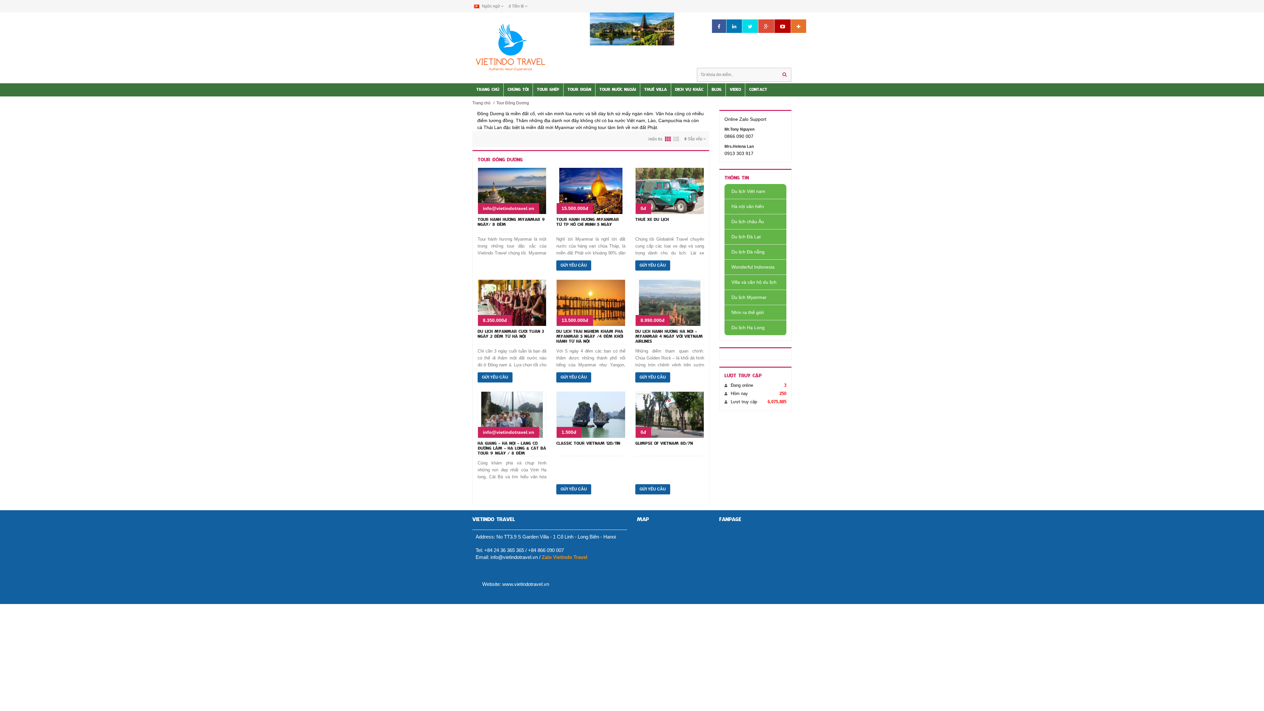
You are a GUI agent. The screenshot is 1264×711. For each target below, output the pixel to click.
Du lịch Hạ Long (748, 327)
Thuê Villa (655, 90)
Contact (758, 90)
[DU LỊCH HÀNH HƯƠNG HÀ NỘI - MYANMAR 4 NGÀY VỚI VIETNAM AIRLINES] (669, 302)
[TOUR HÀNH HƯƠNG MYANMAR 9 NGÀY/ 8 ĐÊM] (512, 190)
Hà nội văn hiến (747, 206)
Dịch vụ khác (689, 90)
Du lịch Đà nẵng (748, 251)
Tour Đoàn (579, 90)
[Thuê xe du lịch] (670, 190)
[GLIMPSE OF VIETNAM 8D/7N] (670, 414)
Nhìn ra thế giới (747, 312)
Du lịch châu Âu (747, 221)
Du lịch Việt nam (748, 191)
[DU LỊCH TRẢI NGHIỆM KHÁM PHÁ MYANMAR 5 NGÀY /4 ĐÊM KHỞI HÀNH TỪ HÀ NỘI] (591, 302)
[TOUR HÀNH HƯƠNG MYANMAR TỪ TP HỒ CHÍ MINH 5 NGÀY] (591, 190)
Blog (717, 90)
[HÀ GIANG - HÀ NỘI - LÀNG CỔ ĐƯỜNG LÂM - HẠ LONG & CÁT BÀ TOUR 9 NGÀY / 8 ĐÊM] (512, 414)
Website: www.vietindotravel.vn (515, 584)
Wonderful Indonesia (753, 267)
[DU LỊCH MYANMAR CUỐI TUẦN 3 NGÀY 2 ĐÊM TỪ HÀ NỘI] (512, 302)
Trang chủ (481, 103)
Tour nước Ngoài (617, 90)
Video (735, 90)
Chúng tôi (518, 90)
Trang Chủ (487, 90)
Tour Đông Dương (512, 103)
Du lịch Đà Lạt (746, 236)
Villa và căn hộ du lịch (754, 282)
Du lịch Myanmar (749, 297)
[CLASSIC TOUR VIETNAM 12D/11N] (591, 414)
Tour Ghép (548, 90)
